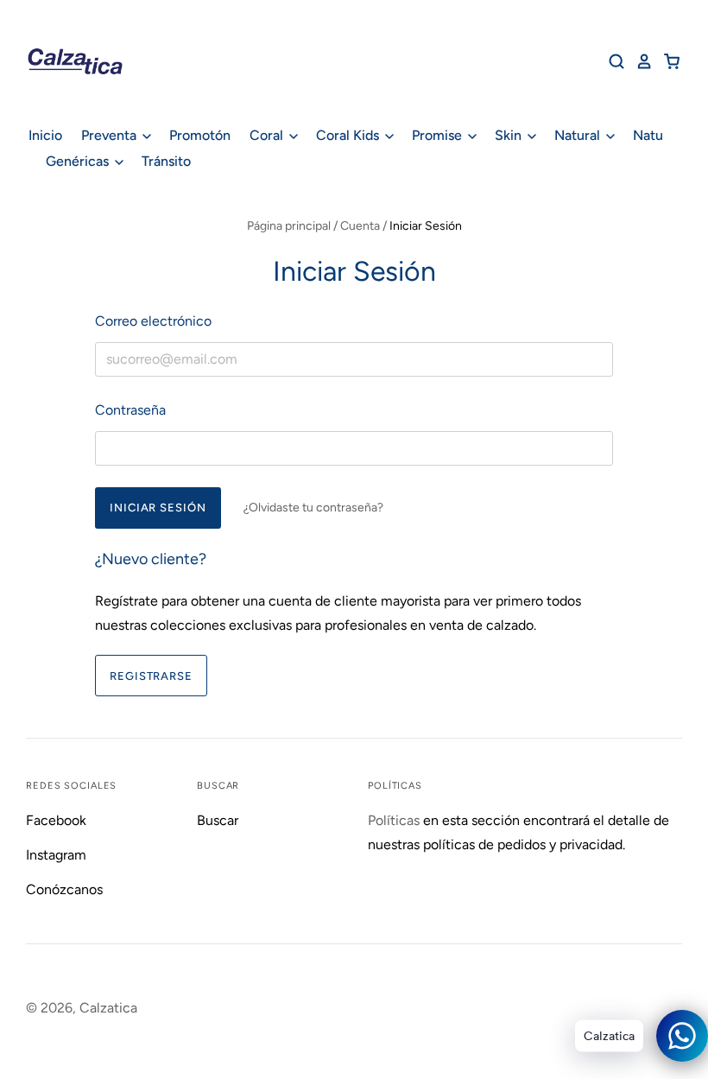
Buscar (217, 820)
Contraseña (130, 410)
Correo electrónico (153, 321)
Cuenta (360, 226)
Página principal (289, 226)
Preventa (110, 135)
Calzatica (108, 1008)
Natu (648, 135)
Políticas (394, 820)
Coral (268, 135)
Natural (579, 135)
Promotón (200, 135)
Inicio (45, 135)
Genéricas (79, 161)
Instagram (56, 855)
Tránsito (166, 161)
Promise (438, 135)
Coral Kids (349, 135)
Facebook (56, 820)
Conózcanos (64, 889)
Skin (510, 135)
